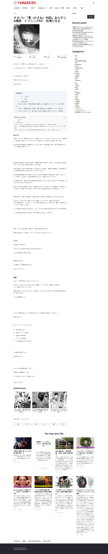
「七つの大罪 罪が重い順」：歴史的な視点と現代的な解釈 (43, 491)
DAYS (33, 8)
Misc (76, 87)
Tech (76, 96)
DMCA (24, 541)
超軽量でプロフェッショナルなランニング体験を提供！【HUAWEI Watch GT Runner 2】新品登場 (83, 28)
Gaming (77, 73)
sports (76, 94)
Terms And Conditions (34, 541)
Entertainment (79, 68)
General (77, 75)
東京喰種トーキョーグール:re (83, 112)
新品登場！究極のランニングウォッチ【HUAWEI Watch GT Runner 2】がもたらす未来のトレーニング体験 (83, 37)
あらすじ (27, 96)
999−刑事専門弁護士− (81, 60)
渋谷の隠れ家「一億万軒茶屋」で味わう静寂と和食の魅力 (64, 453)
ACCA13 (24, 8)
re (75, 91)
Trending (77, 101)
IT (46, 8)
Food (76, 69)
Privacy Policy (47, 541)
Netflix (62, 8)
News (75, 8)
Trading (77, 99)
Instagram (41, 8)
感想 (26, 99)
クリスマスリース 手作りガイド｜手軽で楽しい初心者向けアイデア (85, 453)
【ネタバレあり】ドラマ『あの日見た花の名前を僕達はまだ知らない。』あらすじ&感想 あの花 (37, 129)
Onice (68, 8)
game (76, 71)
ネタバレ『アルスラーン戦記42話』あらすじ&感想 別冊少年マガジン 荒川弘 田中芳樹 (35, 124)
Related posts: (24, 101)
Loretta (56, 8)
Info (76, 78)
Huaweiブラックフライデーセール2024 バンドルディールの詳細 (85, 491)
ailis (76, 62)
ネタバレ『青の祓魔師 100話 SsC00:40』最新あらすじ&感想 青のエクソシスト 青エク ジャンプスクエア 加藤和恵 (39, 127)
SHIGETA (77, 92)
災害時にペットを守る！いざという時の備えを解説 (43, 443)
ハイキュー (78, 108)
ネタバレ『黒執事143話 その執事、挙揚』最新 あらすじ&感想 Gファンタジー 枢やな (40, 108)
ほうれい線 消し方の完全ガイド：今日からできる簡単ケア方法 (22, 491)
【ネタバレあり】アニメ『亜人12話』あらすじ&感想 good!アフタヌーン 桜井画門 (40, 111)
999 (76, 59)
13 (76, 57)
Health (77, 76)
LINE (51, 8)
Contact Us (17, 8)
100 (76, 55)
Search (74, 13)
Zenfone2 (77, 106)
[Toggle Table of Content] (64, 117)
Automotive (78, 64)
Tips (82, 8)
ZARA (77, 105)
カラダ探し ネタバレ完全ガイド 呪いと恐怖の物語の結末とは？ (64, 491)
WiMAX (77, 103)
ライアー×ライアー (80, 110)
